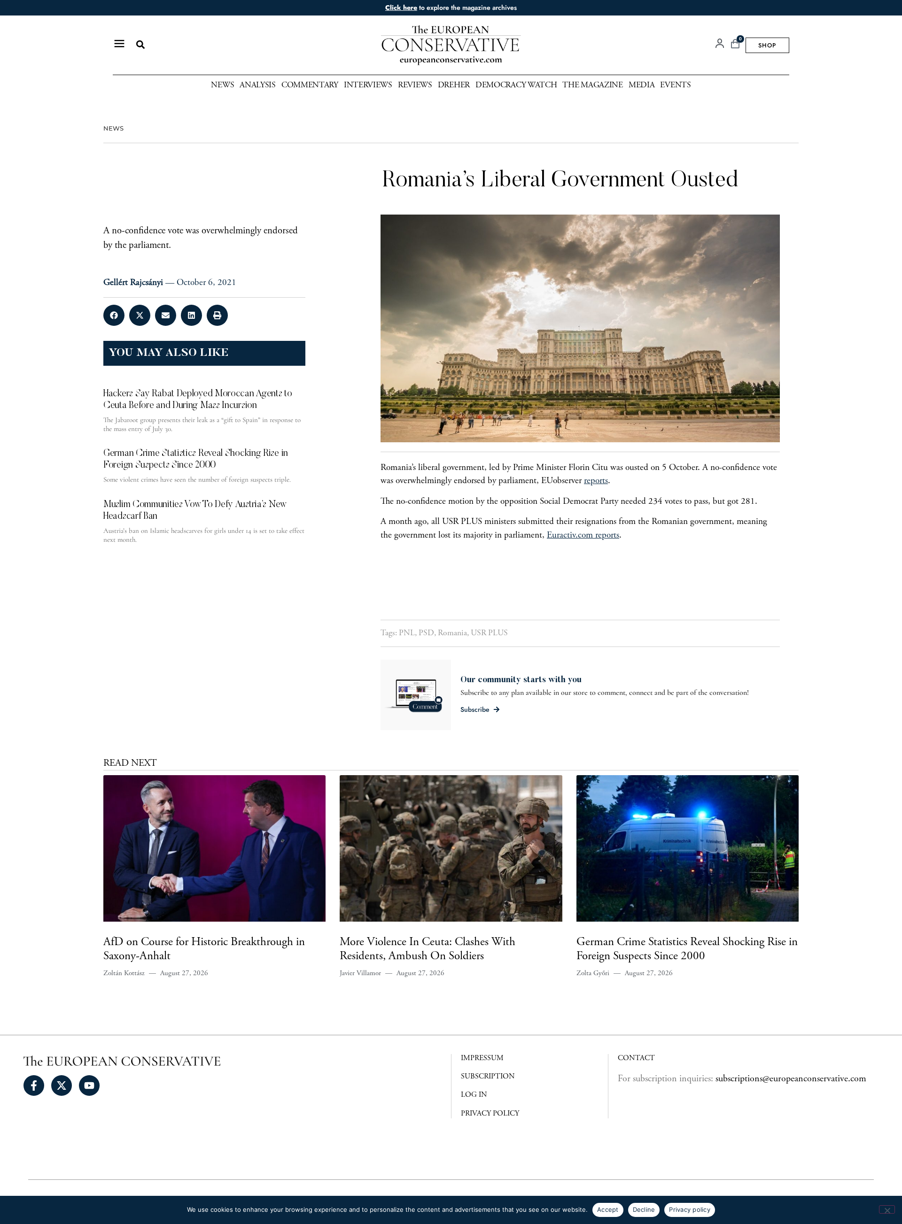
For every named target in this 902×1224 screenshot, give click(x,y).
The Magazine (592, 85)
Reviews (415, 85)
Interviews (368, 85)
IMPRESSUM (482, 1058)
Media (642, 85)
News (222, 85)
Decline (644, 1209)
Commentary (309, 85)
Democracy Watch (516, 85)
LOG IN (474, 1095)
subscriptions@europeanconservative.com (790, 1079)
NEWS (113, 128)
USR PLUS (489, 633)
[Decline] (887, 1209)
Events (675, 85)
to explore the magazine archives (451, 7)
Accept (608, 1209)
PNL (407, 633)
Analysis (258, 85)
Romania (452, 633)
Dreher (454, 85)
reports (596, 481)
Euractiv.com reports (583, 535)
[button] (140, 45)
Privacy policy (689, 1209)
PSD (426, 633)
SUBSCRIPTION (488, 1076)
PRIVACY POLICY (490, 1113)
